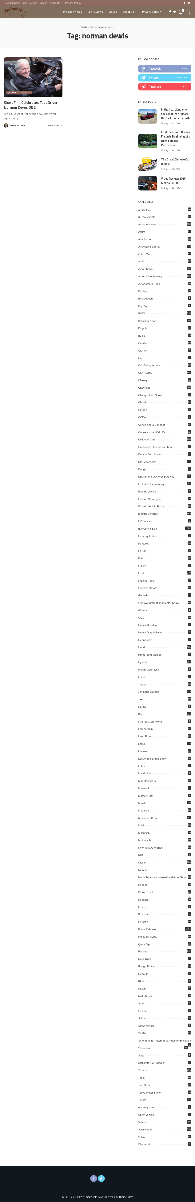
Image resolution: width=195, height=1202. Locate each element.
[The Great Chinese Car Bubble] (147, 164)
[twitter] (164, 77)
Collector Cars (146, 439)
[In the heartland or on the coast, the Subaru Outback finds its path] (147, 116)
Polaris (142, 907)
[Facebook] (184, 3)
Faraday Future (147, 536)
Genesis (143, 595)
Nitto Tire (143, 870)
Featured (143, 543)
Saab (141, 1003)
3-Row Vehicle (146, 216)
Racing (142, 951)
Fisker (142, 565)
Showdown (144, 1048)
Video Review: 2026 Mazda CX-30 (173, 180)
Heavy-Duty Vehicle (150, 632)
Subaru (142, 1070)
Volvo (141, 1137)
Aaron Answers (147, 224)
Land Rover (145, 736)
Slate (141, 1055)
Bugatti (142, 328)
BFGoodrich (145, 298)
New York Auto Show (150, 847)
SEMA (142, 1033)
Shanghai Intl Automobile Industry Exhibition (164, 1040)
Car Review (145, 372)
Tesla (141, 1077)
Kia (140, 714)
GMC (141, 617)
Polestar (143, 914)
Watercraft (144, 1144)
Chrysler (143, 402)
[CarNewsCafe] (15, 12)
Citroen (142, 409)
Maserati (143, 788)
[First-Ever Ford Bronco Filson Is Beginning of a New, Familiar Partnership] (147, 141)
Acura (141, 231)
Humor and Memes (149, 654)
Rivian (142, 988)
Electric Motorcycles (150, 498)
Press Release (147, 929)
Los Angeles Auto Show (152, 758)
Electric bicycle (147, 491)
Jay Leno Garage (148, 691)
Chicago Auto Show (150, 395)
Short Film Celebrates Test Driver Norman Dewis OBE (31, 104)
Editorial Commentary (151, 484)
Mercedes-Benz (147, 818)
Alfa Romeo (145, 239)
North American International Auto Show (162, 877)
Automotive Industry (150, 276)
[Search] (188, 12)
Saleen (142, 1010)
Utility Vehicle (146, 1114)
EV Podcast (145, 521)
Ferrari (142, 550)
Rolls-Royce (145, 996)
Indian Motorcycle (149, 669)
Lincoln (142, 751)
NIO (140, 855)
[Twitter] (189, 3)
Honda (142, 647)
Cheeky (142, 380)
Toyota (142, 1099)
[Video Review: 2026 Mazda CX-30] (147, 183)
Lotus (141, 765)
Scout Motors (146, 1025)
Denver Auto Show (149, 454)
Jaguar (12, 92)
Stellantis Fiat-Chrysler (151, 1062)
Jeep (141, 699)
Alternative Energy (149, 246)
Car (140, 358)
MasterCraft (145, 795)
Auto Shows (145, 268)
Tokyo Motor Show (149, 1092)
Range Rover (146, 966)
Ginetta (142, 610)
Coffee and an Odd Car (152, 432)
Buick (141, 335)
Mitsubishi (144, 832)
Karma (142, 706)
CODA (142, 417)
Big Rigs (143, 306)
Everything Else (147, 528)
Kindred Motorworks (150, 721)
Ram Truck (144, 958)
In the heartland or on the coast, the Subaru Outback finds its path (175, 113)
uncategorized (146, 1107)
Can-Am (143, 350)
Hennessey (145, 639)
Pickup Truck (146, 892)
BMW (141, 313)
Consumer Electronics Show (155, 446)
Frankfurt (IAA (146, 580)
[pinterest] (164, 86)
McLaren (143, 810)
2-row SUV (144, 209)
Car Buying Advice (149, 365)
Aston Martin (145, 254)
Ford (141, 573)
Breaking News (147, 320)
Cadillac (143, 343)
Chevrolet (144, 387)
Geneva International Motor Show (158, 602)
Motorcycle (144, 840)
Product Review (147, 936)
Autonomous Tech (149, 283)
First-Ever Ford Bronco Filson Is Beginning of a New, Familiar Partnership (175, 138)
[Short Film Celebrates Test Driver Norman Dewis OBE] (33, 77)
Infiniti (141, 677)
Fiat (140, 558)
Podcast (143, 899)
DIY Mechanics (147, 461)
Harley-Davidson (148, 625)
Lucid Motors (146, 773)
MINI (141, 825)
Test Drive (144, 1085)
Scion (141, 1018)
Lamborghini (145, 728)
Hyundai (143, 662)
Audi (141, 261)
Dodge (142, 469)
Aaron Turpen (17, 125)
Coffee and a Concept (151, 424)
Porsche (143, 921)
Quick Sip (144, 944)
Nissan (142, 862)
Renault (143, 973)
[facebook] (164, 68)
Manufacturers (147, 780)
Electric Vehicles (148, 513)
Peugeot (143, 884)
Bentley (142, 291)
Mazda (142, 803)
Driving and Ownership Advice (156, 476)
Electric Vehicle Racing (151, 506)
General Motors (147, 587)
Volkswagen (145, 1129)
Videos (26, 92)
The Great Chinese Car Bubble (175, 161)
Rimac (142, 981)
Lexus (141, 743)
